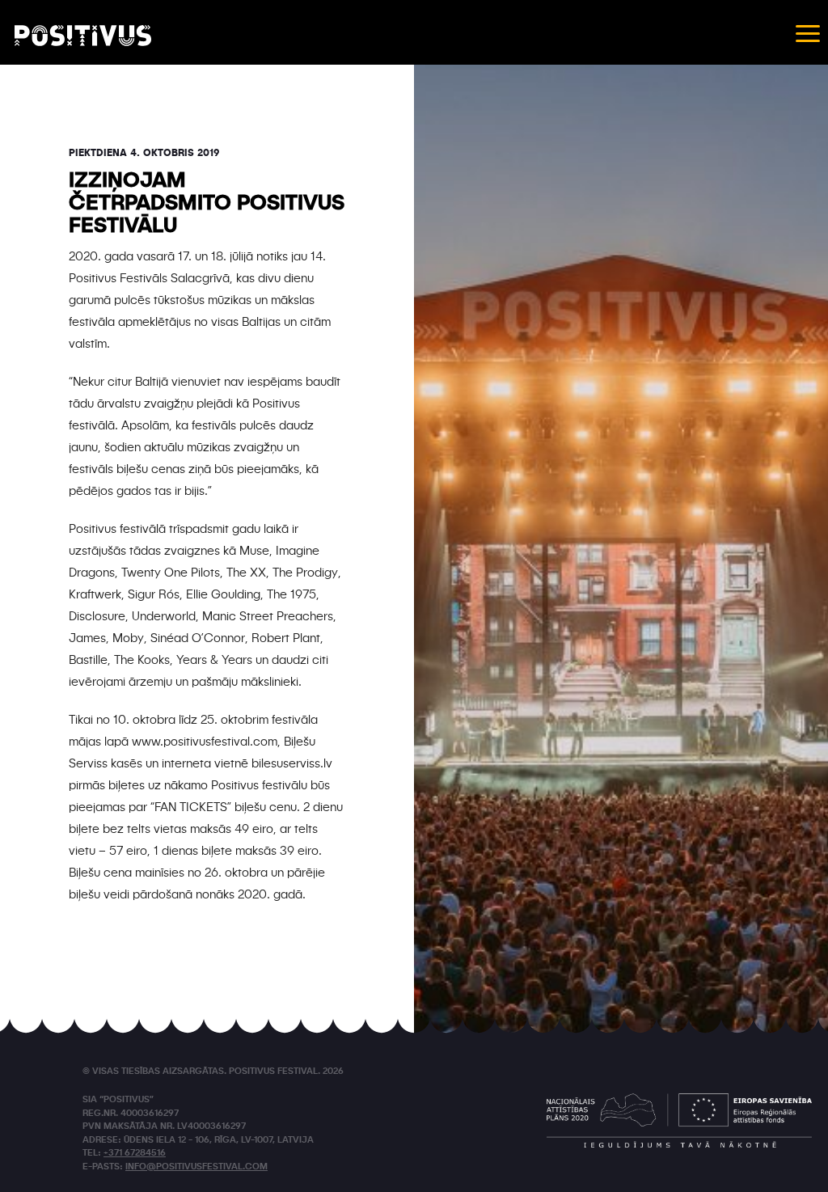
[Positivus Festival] (83, 36)
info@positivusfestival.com (196, 1167)
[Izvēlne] (808, 32)
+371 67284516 (135, 1153)
